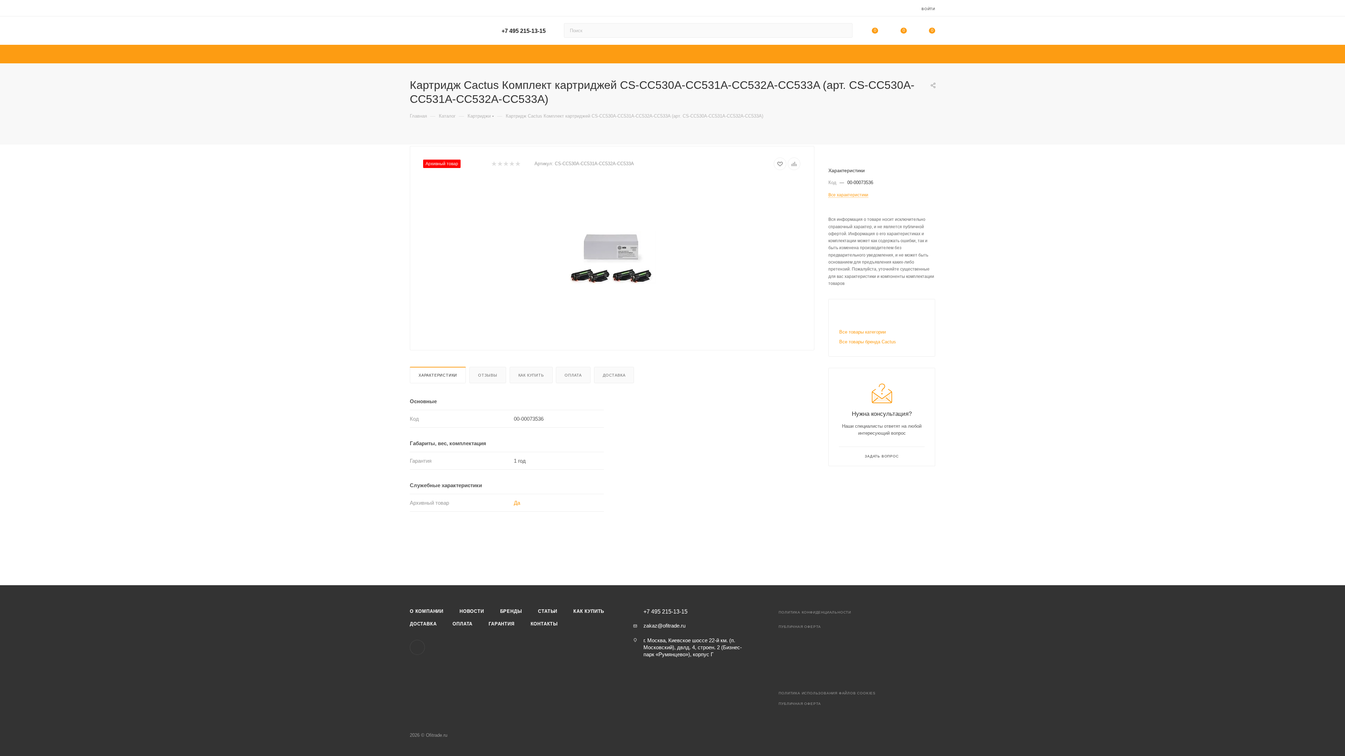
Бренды (511, 611)
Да (517, 503)
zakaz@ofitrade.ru (664, 626)
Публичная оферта (800, 627)
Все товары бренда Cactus (867, 341)
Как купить (531, 375)
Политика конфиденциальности (815, 612)
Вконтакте (417, 647)
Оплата (573, 375)
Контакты (544, 623)
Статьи (547, 611)
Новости (472, 611)
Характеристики (438, 375)
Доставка (614, 375)
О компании (426, 611)
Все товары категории (862, 332)
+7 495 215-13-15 (524, 31)
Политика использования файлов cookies (827, 693)
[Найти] (844, 30)
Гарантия (501, 623)
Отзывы (487, 375)
